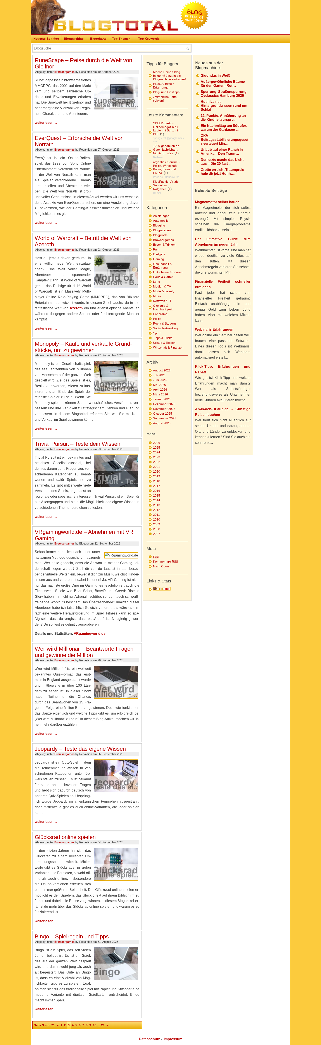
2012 (156, 510)
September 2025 (164, 418)
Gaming (158, 259)
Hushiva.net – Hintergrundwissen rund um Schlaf (224, 105)
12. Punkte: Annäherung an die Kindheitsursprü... (223, 117)
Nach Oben (161, 566)
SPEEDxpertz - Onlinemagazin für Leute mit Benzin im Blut (166, 128)
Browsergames (64, 71)
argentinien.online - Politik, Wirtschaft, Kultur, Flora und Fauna (166, 167)
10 (94, 1025)
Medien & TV (162, 286)
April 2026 (160, 389)
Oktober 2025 (162, 413)
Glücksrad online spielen (65, 837)
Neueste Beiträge (46, 38)
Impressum (173, 1039)
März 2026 (160, 394)
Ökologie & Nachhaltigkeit (163, 307)
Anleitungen (161, 216)
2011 (156, 514)
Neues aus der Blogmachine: (209, 65)
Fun (156, 249)
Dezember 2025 (164, 404)
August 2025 (162, 423)
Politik (157, 318)
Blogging (159, 225)
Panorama (160, 314)
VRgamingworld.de (89, 633)
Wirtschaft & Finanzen (168, 347)
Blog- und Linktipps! (166, 92)
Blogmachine (74, 38)
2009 (156, 524)
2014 (156, 500)
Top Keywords (149, 38)
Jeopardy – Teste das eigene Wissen (80, 749)
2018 (156, 481)
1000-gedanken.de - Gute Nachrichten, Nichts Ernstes (167, 149)
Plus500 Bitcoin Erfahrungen (163, 85)
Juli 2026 (159, 375)
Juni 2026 (160, 380)
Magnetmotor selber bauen (217, 202)
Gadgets (159, 254)
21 (103, 1025)
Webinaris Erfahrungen (214, 329)
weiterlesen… (46, 122)
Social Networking (165, 328)
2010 (156, 519)
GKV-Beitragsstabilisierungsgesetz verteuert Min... (224, 139)
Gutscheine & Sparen (168, 272)
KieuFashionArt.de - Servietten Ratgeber (167, 185)
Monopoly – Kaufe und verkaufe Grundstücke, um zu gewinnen (83, 347)
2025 (156, 447)
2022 (156, 462)
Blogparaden (162, 230)
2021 (156, 466)
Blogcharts (98, 38)
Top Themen (121, 38)
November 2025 (164, 408)
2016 (156, 490)
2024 (156, 452)
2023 (156, 457)
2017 (156, 486)
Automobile (161, 220)
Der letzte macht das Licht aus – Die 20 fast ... (222, 161)
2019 (156, 476)
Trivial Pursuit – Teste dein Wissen (77, 444)
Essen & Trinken (164, 244)
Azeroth (76, 308)
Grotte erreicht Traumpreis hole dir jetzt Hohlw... (222, 171)
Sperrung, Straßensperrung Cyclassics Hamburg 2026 (224, 93)
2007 (156, 534)
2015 (156, 495)
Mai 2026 (159, 384)
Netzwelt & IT (162, 301)
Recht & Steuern (164, 323)
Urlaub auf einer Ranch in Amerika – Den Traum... (222, 151)
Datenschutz (149, 1039)
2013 (156, 505)
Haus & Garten (163, 277)
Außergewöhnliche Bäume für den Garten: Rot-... (223, 83)
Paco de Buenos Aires (166, 177)
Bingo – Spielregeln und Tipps (72, 936)
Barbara (158, 157)
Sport (156, 333)
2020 (156, 471)
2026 (156, 442)
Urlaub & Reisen (164, 342)
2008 (156, 529)
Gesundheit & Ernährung (162, 265)
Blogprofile (160, 235)
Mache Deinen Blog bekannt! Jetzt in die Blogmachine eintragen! (169, 75)
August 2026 (162, 370)
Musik (157, 296)
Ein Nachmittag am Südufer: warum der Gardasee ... (224, 127)
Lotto (156, 281)
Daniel (157, 193)
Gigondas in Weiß (215, 75)
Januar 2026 (162, 399)
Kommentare (165, 561)
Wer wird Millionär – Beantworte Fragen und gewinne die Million (84, 652)
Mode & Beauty (163, 291)
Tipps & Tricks (162, 338)
